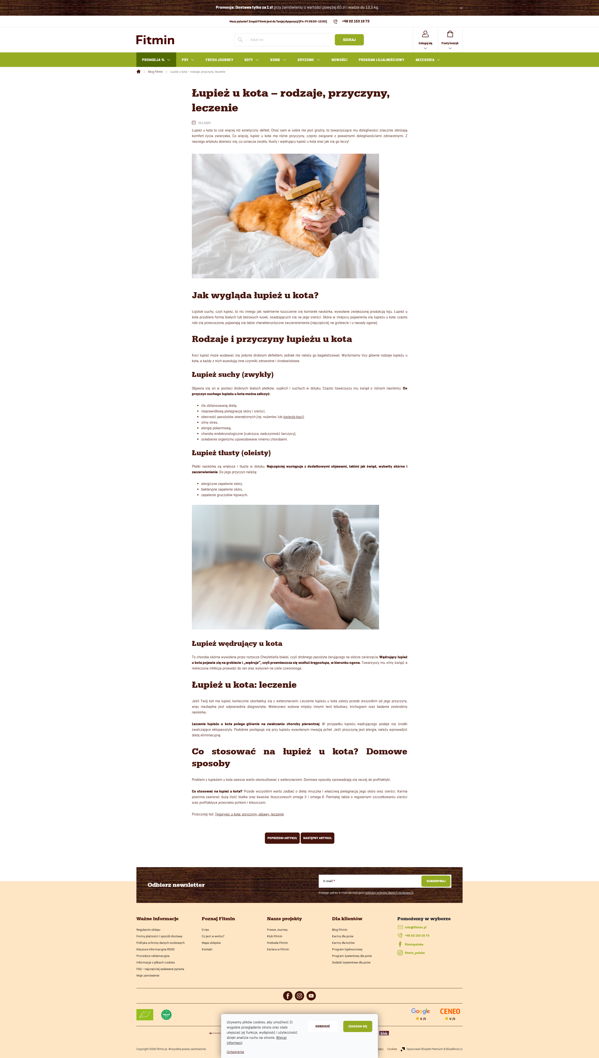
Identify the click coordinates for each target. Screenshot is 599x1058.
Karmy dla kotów (343, 943)
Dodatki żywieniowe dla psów (351, 962)
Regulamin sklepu (148, 929)
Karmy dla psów (342, 936)
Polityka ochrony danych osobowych (160, 943)
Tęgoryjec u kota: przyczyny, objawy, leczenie (249, 814)
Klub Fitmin (274, 936)
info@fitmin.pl (416, 927)
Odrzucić (322, 1026)
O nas (205, 929)
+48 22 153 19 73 (417, 936)
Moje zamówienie (147, 975)
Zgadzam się (357, 1026)
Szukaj (349, 39)
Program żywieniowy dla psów (352, 956)
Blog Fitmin (339, 929)
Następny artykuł (317, 838)
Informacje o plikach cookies (155, 962)
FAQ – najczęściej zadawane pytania (160, 969)
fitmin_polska (415, 953)
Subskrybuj (436, 881)
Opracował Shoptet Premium (425, 1049)
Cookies (392, 1049)
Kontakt (207, 949)
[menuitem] (156, 59)
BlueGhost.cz (454, 1049)
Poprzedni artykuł (282, 838)
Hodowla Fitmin (277, 943)
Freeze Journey (277, 929)
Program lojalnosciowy (347, 949)
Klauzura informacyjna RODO (155, 949)
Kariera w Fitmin (278, 949)
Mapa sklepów (211, 943)
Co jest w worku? (213, 936)
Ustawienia (235, 1052)
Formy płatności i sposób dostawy (159, 936)
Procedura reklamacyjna (152, 956)
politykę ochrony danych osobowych (389, 892)
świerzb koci (293, 416)
